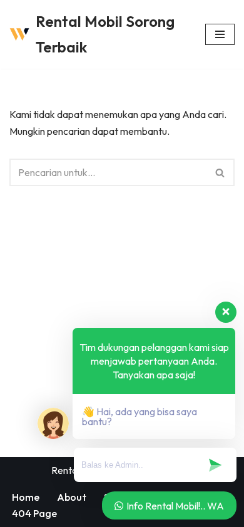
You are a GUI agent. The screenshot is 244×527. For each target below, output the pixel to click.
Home (25, 497)
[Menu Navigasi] (220, 34)
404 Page (34, 513)
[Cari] (220, 172)
